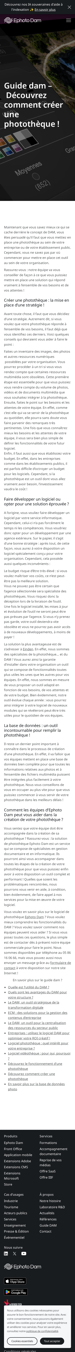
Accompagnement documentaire (53, 1151)
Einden (28, 649)
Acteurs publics (15, 1213)
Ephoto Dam (34, 917)
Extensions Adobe (17, 1161)
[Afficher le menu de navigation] (69, 20)
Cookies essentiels (22, 1341)
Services (10, 1219)
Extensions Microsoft (12, 1176)
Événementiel (14, 1237)
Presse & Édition (16, 1231)
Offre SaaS (48, 1171)
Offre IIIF (46, 1177)
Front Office (13, 1149)
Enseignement (15, 1225)
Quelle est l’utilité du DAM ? (28, 987)
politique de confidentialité (42, 1331)
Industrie (11, 1201)
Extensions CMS (16, 1167)
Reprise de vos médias (51, 1162)
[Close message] (69, 7)
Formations (48, 1143)
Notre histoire (50, 1201)
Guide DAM (48, 1225)
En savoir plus (45, 9)
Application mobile (18, 1155)
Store (8, 1184)
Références (48, 1219)
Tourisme (11, 1207)
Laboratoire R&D (52, 1207)
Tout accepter (52, 1341)
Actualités (47, 1213)
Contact (45, 1231)
